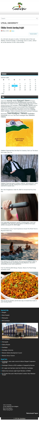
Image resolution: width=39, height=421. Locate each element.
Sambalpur (5, 347)
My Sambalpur (21, 418)
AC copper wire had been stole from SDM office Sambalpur (17, 368)
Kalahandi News (6, 107)
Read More (33, 34)
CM (8, 103)
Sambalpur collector (9, 111)
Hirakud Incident (33, 103)
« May (2, 93)
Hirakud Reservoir (5, 105)
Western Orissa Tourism (8, 355)
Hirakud (21, 103)
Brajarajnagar (29, 102)
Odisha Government (25, 108)
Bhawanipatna (4, 102)
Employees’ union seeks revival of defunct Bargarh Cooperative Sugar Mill (18, 362)
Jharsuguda (5, 342)
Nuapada (13, 108)
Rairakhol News (14, 109)
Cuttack (11, 103)
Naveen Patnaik (7, 108)
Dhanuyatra (5, 318)
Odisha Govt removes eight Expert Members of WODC (16, 371)
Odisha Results (6, 344)
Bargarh (4, 312)
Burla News (4, 103)
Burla (34, 102)
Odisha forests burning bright (12, 27)
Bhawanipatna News (12, 102)
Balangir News (12, 101)
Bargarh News (23, 100)
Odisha (17, 108)
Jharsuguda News (25, 105)
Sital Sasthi (16, 115)
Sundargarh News (24, 115)
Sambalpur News (17, 113)
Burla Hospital (5, 315)
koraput (18, 106)
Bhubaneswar (22, 102)
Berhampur (32, 100)
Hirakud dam (26, 103)
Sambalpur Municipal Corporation (23, 111)
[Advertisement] (19, 13)
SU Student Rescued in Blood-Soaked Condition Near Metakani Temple (18, 374)
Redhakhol (20, 109)
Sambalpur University (7, 350)
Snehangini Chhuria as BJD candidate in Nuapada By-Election (18, 365)
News (12, 31)
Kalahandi (35, 105)
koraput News (24, 107)
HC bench (15, 103)
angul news (4, 100)
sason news (10, 115)
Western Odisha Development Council (12, 353)
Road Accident (27, 109)
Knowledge (14, 106)
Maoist (30, 107)
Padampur (7, 109)
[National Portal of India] (19, 146)
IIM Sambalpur (14, 105)
